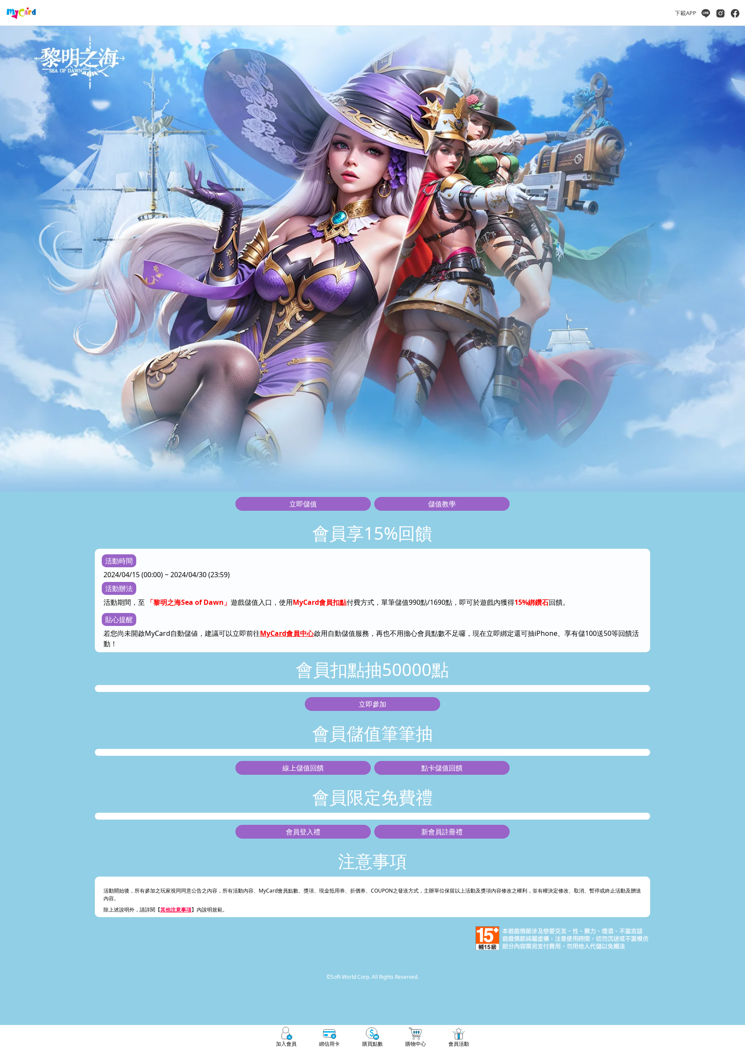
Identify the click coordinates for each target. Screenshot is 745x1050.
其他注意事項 (175, 909)
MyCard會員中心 (287, 633)
